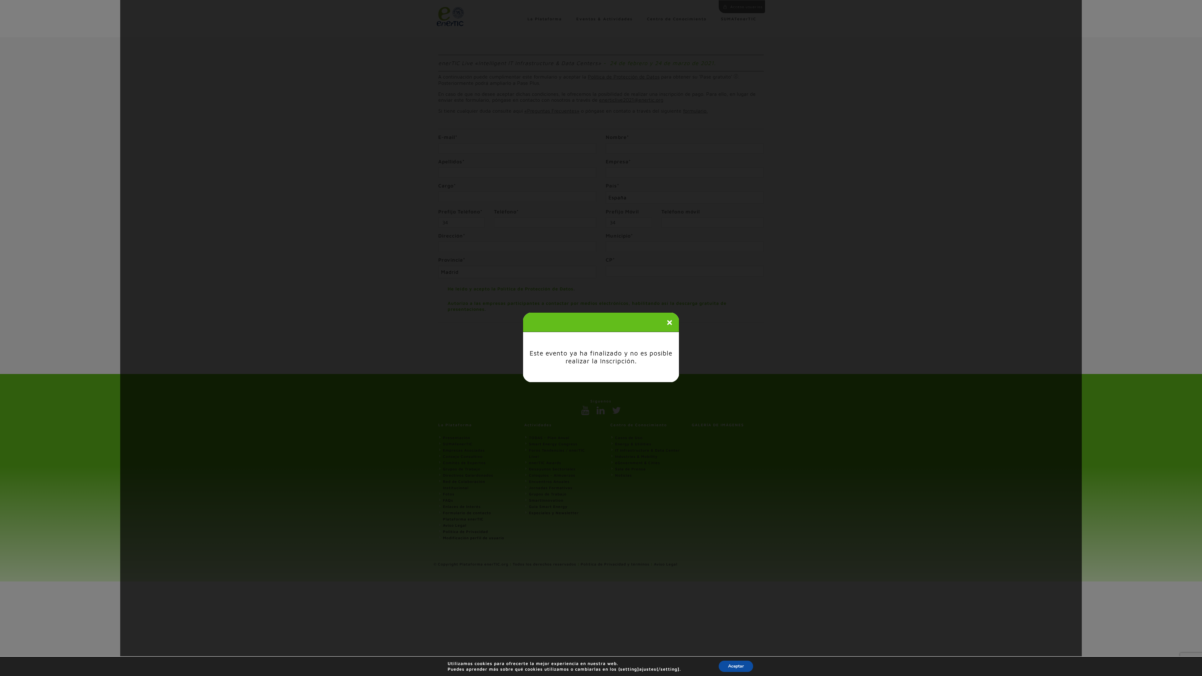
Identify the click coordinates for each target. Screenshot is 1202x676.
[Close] (669, 322)
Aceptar (736, 666)
